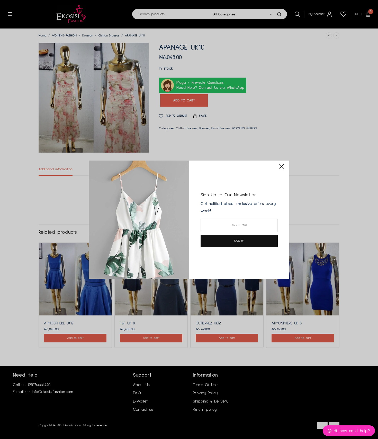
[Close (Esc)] (281, 168)
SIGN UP (239, 240)
